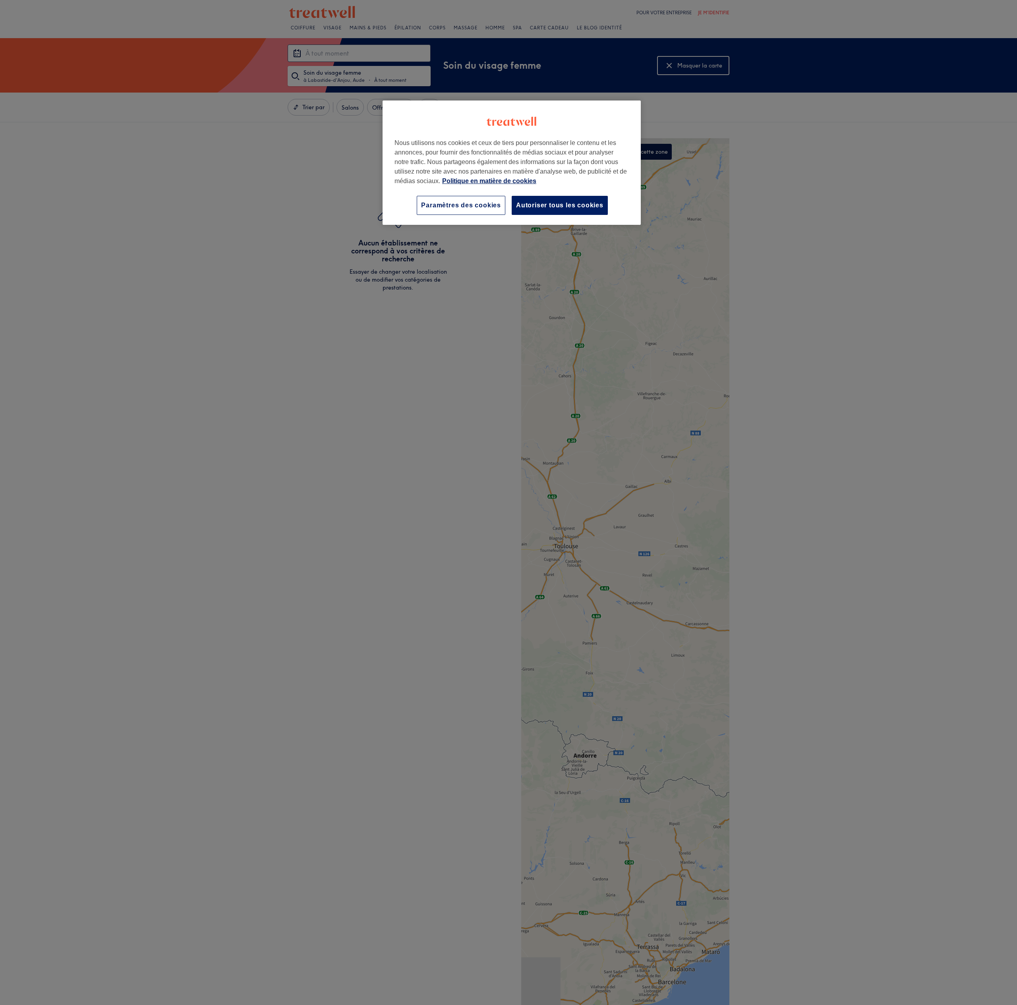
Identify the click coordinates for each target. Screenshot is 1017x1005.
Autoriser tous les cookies (559, 205)
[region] (512, 162)
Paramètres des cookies (461, 205)
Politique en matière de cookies (489, 181)
